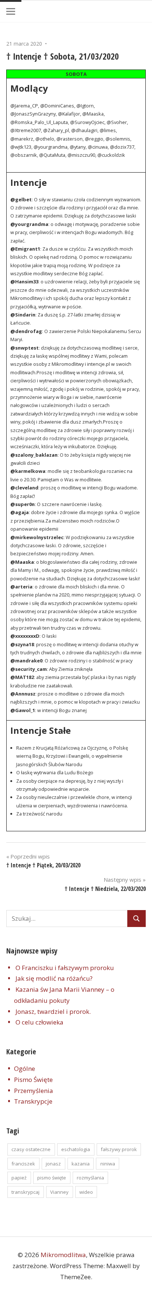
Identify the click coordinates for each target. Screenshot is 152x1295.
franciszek (23, 1163)
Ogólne (24, 1068)
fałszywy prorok (119, 1149)
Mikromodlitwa (63, 1254)
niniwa (107, 1163)
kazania (81, 1163)
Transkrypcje (33, 1101)
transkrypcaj (25, 1192)
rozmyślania (90, 1177)
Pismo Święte (33, 1079)
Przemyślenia (33, 1090)
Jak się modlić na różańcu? (54, 978)
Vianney (59, 1192)
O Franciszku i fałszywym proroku (64, 967)
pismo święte (51, 1177)
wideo (86, 1192)
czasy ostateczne (31, 1149)
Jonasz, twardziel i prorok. (53, 1011)
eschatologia (75, 1149)
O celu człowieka (39, 1022)
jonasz (53, 1163)
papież (19, 1177)
